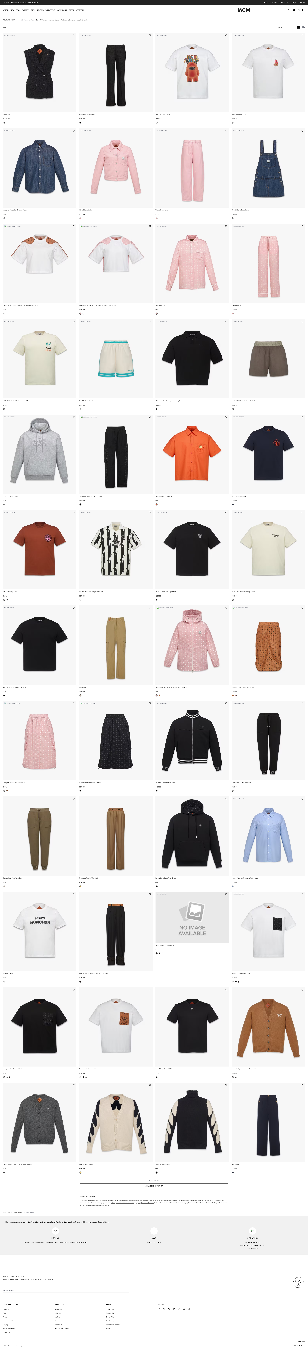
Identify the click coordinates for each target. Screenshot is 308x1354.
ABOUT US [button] (80, 10)
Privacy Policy (110, 1317)
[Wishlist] (298, 10)
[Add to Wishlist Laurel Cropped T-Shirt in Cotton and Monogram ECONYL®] (73, 226)
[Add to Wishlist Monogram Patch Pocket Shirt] (226, 417)
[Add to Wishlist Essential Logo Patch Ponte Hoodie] (226, 799)
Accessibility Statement (112, 1325)
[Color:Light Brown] (80, 886)
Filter (279, 27)
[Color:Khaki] (4, 886)
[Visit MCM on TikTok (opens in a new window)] (189, 1309)
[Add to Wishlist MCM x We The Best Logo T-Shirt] (226, 512)
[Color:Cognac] (159, 695)
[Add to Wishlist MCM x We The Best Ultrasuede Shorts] (302, 321)
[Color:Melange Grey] (4, 504)
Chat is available (252, 1248)
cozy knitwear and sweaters (146, 1203)
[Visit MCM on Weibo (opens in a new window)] (179, 1309)
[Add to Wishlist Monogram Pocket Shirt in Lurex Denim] (73, 131)
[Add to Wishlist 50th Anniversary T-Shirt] (302, 417)
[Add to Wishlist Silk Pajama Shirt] (226, 226)
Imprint (108, 1328)
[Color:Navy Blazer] (233, 504)
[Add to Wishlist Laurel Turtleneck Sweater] (226, 1085)
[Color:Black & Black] (159, 953)
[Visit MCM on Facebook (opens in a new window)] (159, 1309)
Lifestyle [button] (50, 10)
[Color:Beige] (80, 695)
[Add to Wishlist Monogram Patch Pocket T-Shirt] (226, 894)
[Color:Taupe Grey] (233, 409)
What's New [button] (8, 10)
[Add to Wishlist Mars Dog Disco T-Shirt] (226, 35)
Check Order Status (8, 1321)
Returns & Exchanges (9, 1328)
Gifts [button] (71, 10)
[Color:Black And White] (80, 600)
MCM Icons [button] (62, 10)
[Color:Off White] (4, 409)
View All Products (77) (154, 1186)
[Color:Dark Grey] (236, 1077)
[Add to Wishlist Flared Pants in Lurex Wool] (150, 35)
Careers (57, 1321)
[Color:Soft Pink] (80, 218)
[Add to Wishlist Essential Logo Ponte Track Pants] (302, 703)
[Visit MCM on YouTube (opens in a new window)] (174, 1309)
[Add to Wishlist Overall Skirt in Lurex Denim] (302, 131)
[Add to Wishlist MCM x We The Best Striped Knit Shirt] (150, 512)
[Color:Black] (4, 123)
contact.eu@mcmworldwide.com (76, 1242)
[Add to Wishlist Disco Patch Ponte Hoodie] (73, 417)
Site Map (57, 1317)
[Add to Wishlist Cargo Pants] (150, 608)
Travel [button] (40, 10)
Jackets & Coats (82, 20)
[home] (243, 12)
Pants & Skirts (54, 20)
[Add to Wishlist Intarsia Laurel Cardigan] (150, 1085)
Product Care (6, 1332)
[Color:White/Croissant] (80, 1172)
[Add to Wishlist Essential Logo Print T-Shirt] (226, 989)
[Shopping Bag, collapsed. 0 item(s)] (303, 10)
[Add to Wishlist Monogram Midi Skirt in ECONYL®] (73, 703)
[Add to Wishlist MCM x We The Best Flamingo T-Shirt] (302, 512)
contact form (49, 1242)
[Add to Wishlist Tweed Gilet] (73, 35)
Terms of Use (110, 1313)
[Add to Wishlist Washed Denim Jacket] (150, 131)
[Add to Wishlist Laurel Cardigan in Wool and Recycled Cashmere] (302, 989)
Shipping (5, 1325)
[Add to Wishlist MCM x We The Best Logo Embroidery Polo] (226, 321)
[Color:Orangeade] (156, 504)
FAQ (4, 1313)
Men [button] (33, 10)
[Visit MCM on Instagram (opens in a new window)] (164, 1309)
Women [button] (25, 10)
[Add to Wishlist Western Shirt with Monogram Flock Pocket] (302, 799)
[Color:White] (156, 123)
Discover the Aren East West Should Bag (24, 2)
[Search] (289, 10)
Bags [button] (18, 10)
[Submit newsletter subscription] (128, 1291)
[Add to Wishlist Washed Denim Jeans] (226, 131)
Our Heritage (58, 1309)
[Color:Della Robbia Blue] (233, 886)
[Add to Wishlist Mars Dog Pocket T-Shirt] (302, 35)
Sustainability (58, 1325)
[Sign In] (294, 10)
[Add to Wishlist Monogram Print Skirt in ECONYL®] (302, 608)
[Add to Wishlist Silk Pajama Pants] (302, 226)
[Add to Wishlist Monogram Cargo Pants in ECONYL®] (150, 417)
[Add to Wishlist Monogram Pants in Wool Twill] (150, 799)
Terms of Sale (110, 1309)
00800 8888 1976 (154, 1242)
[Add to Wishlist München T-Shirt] (73, 894)
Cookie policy (110, 1321)
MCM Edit (58, 1313)
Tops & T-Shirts (41, 20)
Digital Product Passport (62, 1328)
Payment (5, 1317)
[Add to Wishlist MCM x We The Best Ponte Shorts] (150, 321)
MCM (4, 1212)
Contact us (284, 2)
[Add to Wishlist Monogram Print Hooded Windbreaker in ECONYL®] (226, 608)
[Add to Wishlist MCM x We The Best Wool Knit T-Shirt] (73, 608)
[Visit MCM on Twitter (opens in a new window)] (169, 1309)
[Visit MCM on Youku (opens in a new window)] (184, 1309)
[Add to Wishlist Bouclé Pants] (302, 1085)
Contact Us (6, 1309)
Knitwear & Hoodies (68, 20)
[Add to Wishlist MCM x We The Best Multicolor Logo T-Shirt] (73, 321)
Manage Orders (270, 2)
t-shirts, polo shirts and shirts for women (122, 1203)
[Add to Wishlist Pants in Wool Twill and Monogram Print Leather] (150, 894)
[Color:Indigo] (4, 218)
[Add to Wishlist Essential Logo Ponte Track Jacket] (226, 703)
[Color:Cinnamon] (4, 600)
